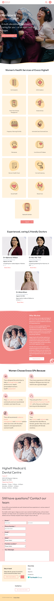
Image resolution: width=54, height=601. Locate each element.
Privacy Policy (17, 597)
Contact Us (30, 574)
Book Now (7, 267)
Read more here (37, 358)
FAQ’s (29, 569)
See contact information (22, 589)
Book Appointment (8, 36)
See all (27, 222)
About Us (30, 571)
